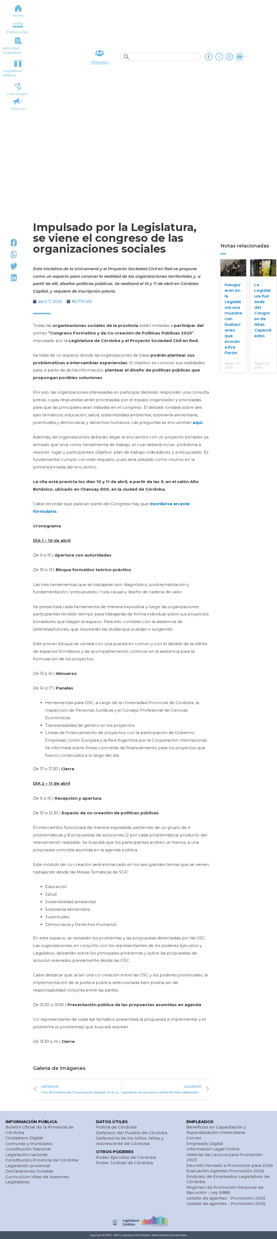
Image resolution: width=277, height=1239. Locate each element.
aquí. (198, 422)
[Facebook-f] (209, 57)
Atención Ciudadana (99, 62)
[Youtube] (239, 57)
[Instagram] (229, 57)
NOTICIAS (82, 301)
